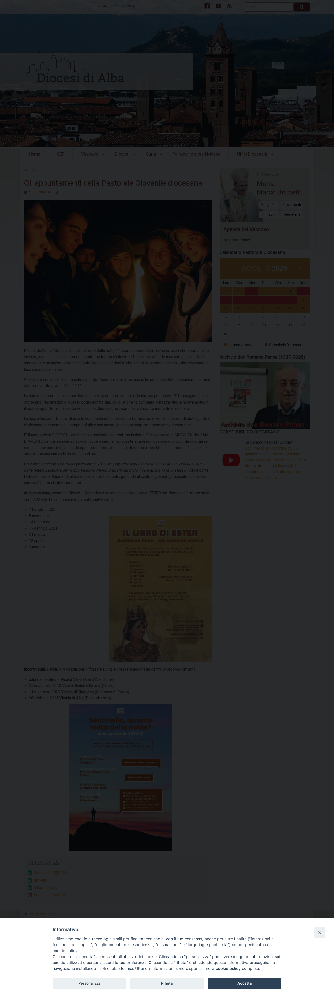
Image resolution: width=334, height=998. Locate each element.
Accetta (244, 983)
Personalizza (89, 983)
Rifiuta (167, 983)
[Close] (319, 932)
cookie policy (228, 968)
